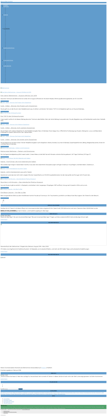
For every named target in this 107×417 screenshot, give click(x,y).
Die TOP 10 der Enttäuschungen (12, 116)
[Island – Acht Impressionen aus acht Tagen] (14, 168)
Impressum (6, 411)
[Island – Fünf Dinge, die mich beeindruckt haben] (15, 158)
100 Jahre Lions (5, 392)
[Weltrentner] (5, 88)
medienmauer (26, 409)
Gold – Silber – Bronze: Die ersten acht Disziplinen (19, 139)
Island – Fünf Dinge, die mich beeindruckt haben (18, 161)
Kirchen (93, 392)
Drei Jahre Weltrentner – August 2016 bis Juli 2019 (19, 95)
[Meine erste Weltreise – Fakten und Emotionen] (15, 148)
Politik (23, 394)
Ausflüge (25, 392)
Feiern (58, 392)
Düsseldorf (37, 392)
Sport (33, 394)
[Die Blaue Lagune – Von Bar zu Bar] (11, 189)
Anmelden (6, 399)
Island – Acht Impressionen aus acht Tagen (16, 172)
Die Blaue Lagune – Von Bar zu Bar (13, 192)
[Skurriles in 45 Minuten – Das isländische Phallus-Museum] (18, 179)
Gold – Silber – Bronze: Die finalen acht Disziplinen (19, 106)
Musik (12, 394)
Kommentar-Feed (8, 401)
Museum (8, 394)
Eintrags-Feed (7, 400)
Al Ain (10, 392)
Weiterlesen (5, 101)
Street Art (42, 394)
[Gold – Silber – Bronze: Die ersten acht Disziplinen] (16, 136)
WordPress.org (7, 403)
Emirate (42, 392)
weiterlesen (4, 219)
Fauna (55, 392)
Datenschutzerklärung (10, 412)
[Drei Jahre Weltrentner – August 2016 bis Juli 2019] (16, 92)
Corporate (30, 392)
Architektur (19, 392)
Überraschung (61, 394)
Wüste (55, 394)
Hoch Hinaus (79, 392)
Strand (37, 394)
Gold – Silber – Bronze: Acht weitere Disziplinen (18, 128)
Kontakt (5, 413)
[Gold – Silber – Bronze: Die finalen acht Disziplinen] (16, 102)
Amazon (43, 367)
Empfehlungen (48, 392)
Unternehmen (49, 394)
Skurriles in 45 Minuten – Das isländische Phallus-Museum (22, 182)
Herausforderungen (70, 392)
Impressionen (87, 392)
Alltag (14, 392)
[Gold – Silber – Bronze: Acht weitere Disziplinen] (15, 124)
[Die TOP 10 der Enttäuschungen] (11, 113)
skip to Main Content (7, 1)
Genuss (63, 392)
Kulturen (98, 392)
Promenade (28, 394)
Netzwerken (18, 394)
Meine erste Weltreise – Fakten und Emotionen (18, 151)
